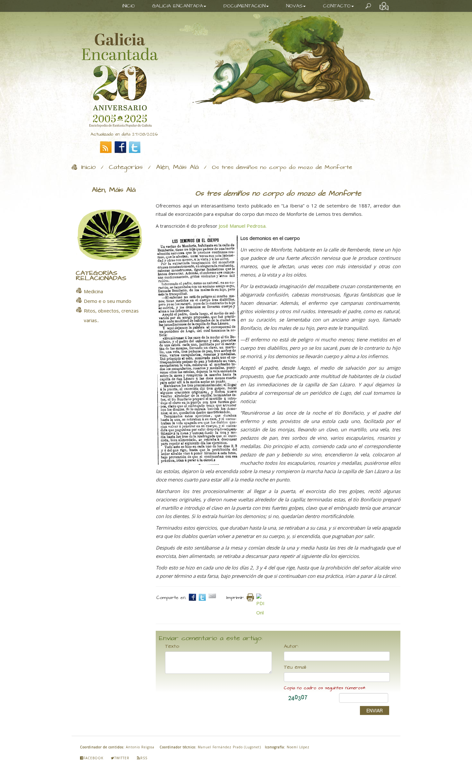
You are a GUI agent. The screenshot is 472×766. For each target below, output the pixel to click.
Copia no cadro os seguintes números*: (325, 688)
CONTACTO (337, 6)
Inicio (88, 167)
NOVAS (294, 6)
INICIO (128, 6)
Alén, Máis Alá (177, 167)
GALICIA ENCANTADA (177, 6)
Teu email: (295, 667)
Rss (143, 758)
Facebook (93, 758)
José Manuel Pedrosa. (243, 226)
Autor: (291, 646)
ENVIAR (374, 710)
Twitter (121, 758)
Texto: (172, 646)
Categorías (126, 167)
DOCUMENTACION (244, 6)
